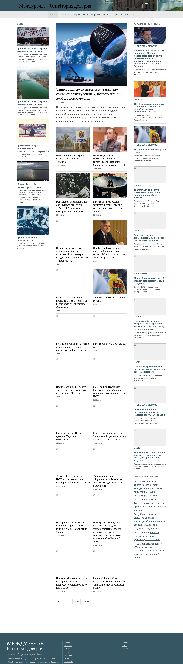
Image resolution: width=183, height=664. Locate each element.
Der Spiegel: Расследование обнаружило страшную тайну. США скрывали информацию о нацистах (71, 206)
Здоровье (95, 14)
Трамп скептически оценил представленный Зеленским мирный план (150, 506)
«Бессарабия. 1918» (26, 184)
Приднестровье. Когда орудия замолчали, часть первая (32, 103)
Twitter (124, 645)
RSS (123, 652)
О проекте (117, 14)
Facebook (125, 642)
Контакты (129, 14)
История (76, 14)
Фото (85, 14)
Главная (53, 14)
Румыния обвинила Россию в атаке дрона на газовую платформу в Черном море (72, 347)
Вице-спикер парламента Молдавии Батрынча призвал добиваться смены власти (109, 436)
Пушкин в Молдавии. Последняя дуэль (28, 238)
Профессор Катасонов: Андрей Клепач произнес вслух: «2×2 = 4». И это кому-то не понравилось (109, 252)
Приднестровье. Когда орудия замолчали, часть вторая (32, 49)
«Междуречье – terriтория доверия (54, 5)
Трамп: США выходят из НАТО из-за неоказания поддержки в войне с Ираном (73, 479)
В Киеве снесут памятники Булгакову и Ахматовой (147, 536)
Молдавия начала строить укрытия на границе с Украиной (71, 158)
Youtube (125, 649)
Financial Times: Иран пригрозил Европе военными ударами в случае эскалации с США (109, 583)
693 (77, 601)
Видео (106, 14)
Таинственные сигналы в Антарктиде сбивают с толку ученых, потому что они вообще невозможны (89, 93)
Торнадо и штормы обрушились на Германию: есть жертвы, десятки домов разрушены (109, 480)
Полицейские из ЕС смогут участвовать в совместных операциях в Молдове (71, 390)
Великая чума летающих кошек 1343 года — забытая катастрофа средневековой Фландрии (71, 302)
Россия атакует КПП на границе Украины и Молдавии (69, 436)
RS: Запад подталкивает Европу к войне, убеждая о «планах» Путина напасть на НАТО (109, 391)
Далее (86, 601)
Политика (64, 14)
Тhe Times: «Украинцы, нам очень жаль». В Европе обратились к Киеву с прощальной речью (150, 550)
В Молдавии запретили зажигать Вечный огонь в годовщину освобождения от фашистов (109, 206)
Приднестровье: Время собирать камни (29, 147)
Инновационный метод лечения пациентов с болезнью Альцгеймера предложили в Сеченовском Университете (72, 254)
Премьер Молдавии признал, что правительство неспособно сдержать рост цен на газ (72, 583)
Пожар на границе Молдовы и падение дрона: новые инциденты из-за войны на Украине (72, 527)
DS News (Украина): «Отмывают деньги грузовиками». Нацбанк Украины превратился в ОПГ (109, 160)
